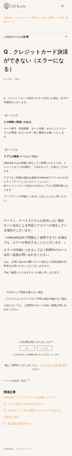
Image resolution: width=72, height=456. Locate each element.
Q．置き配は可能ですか (17, 423)
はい (27, 348)
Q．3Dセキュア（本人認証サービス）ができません (33, 410)
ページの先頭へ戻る (15, 380)
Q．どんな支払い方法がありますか (23, 403)
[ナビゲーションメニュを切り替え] (62, 6)
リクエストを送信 (50, 365)
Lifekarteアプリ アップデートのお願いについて (30, 397)
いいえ (45, 348)
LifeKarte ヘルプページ (16, 17)
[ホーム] (15, 6)
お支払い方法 (11, 417)
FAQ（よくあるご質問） (44, 17)
